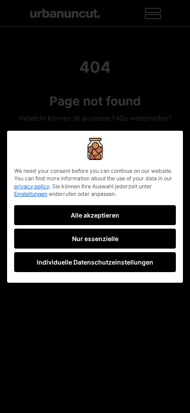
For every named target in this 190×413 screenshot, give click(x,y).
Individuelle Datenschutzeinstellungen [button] (95, 262)
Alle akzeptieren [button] (95, 215)
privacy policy (31, 186)
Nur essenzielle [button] (95, 238)
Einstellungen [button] (30, 194)
